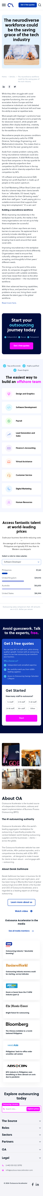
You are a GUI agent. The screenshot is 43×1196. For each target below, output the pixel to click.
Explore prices (33, 1109)
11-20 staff (32, 702)
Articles (12, 77)
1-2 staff (10, 702)
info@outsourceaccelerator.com (19, 1170)
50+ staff (21, 709)
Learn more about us (21, 902)
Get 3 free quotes (28, 5)
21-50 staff (10, 709)
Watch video (21, 911)
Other (32, 709)
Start (21, 718)
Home (4, 77)
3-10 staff (21, 702)
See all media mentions (19, 931)
